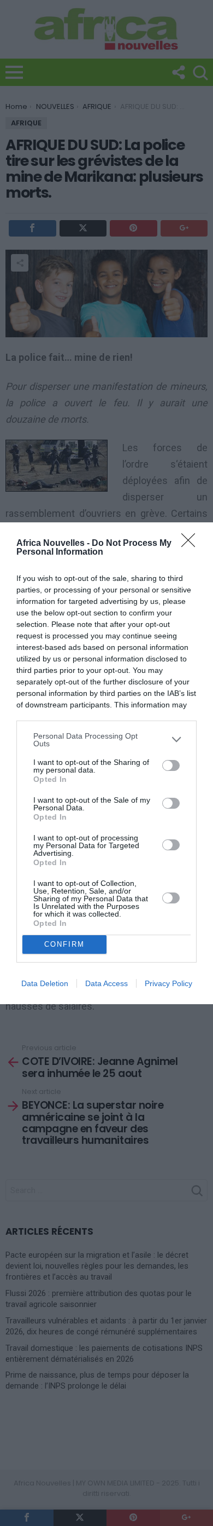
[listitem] (106, 739)
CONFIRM (64, 944)
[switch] (171, 765)
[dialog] (106, 763)
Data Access (106, 983)
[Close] (191, 543)
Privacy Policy (168, 983)
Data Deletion (44, 983)
